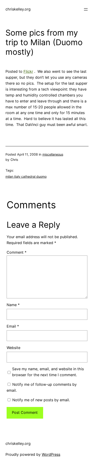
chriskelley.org (18, 9)
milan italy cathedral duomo (26, 176)
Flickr (28, 71)
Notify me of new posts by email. (41, 400)
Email (13, 326)
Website (13, 347)
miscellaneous (52, 154)
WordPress (51, 454)
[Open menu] (86, 9)
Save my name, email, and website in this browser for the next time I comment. (48, 372)
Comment (16, 252)
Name (13, 304)
